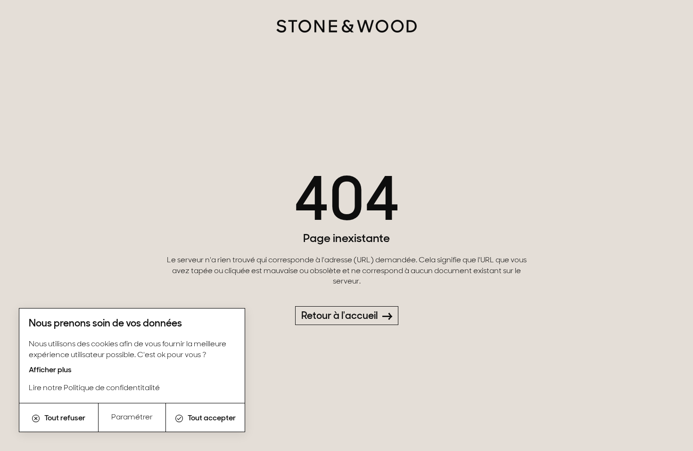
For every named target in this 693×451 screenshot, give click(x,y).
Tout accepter (212, 418)
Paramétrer (132, 417)
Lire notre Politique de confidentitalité (94, 388)
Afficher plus (50, 370)
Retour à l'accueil (339, 316)
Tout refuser (64, 418)
